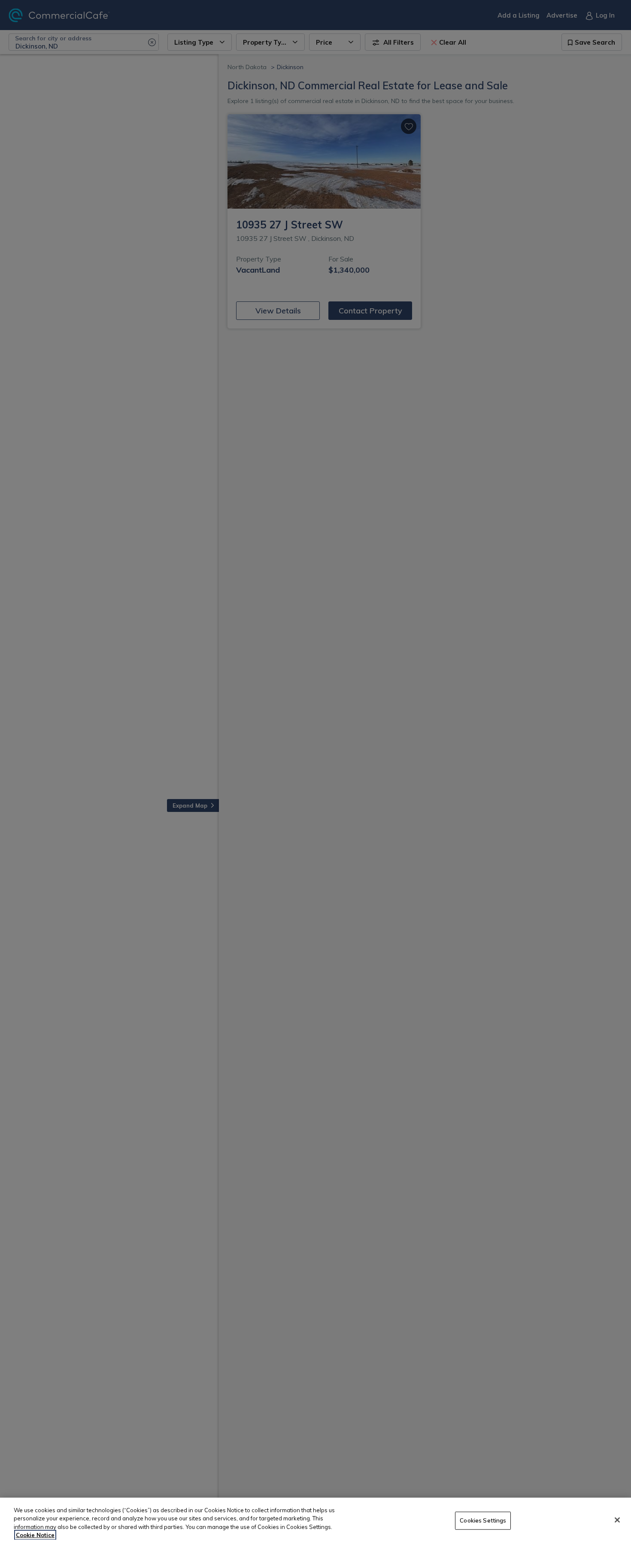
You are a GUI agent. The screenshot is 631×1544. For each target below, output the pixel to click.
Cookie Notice (35, 1535)
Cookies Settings (483, 1520)
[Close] (617, 1520)
